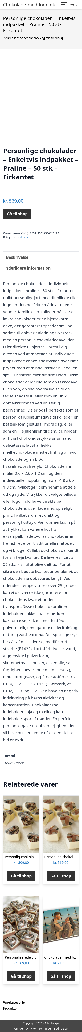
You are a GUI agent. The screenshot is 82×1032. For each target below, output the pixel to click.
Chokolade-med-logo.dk (29, 5)
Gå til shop (17, 213)
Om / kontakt (34, 1028)
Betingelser (61, 1028)
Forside (18, 1028)
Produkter (22, 237)
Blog (48, 1028)
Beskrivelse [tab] (17, 257)
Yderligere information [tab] (28, 268)
